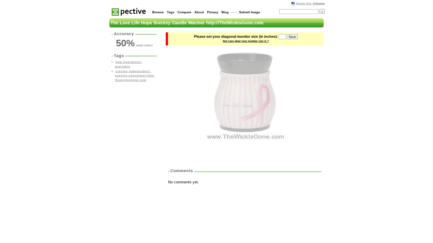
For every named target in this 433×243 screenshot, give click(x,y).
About (199, 12)
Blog (225, 12)
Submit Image (249, 12)
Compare (184, 12)
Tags (170, 12)
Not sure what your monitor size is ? (246, 41)
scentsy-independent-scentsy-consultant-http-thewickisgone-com (135, 76)
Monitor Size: (310, 3)
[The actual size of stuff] (129, 11)
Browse (158, 12)
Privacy (212, 12)
